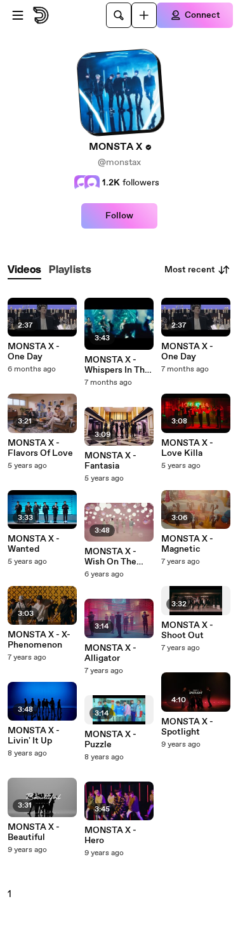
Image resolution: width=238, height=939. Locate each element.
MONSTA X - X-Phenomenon (39, 640)
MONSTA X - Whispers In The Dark (117, 365)
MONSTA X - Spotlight (187, 727)
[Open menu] (18, 15)
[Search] (118, 15)
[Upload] (144, 15)
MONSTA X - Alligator (110, 653)
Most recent (189, 270)
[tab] (24, 270)
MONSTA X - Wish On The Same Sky (110, 557)
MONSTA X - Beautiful (34, 832)
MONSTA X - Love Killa (187, 448)
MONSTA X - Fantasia (110, 461)
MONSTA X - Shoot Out (187, 630)
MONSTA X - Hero (110, 835)
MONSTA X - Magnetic (187, 544)
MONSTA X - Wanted (34, 544)
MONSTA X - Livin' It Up (34, 736)
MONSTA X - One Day (34, 352)
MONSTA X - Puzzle (110, 739)
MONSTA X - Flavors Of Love (40, 448)
